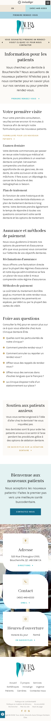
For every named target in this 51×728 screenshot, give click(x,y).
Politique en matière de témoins (19, 704)
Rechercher (13, 707)
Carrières (21, 690)
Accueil (13, 682)
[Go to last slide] (2, 42)
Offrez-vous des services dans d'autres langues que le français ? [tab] (25, 374)
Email (24, 603)
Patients (9, 690)
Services (37, 682)
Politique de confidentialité (25, 702)
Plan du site (24, 707)
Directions (24, 565)
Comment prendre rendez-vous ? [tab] (24, 347)
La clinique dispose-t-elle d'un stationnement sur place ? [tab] (23, 383)
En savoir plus (24, 640)
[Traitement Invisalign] (25, 2)
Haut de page (37, 707)
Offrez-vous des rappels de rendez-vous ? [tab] (25, 364)
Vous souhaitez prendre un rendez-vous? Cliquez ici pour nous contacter (25, 42)
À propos (25, 682)
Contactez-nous (25, 512)
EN (12, 8)
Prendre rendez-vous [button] (25, 15)
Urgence (40, 686)
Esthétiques (13, 686)
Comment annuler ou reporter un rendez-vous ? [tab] (25, 355)
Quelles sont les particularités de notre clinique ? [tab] (24, 339)
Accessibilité (39, 704)
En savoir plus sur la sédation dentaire (25, 448)
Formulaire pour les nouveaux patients (21, 137)
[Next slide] (49, 42)
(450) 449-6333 (25, 597)
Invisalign (28, 686)
